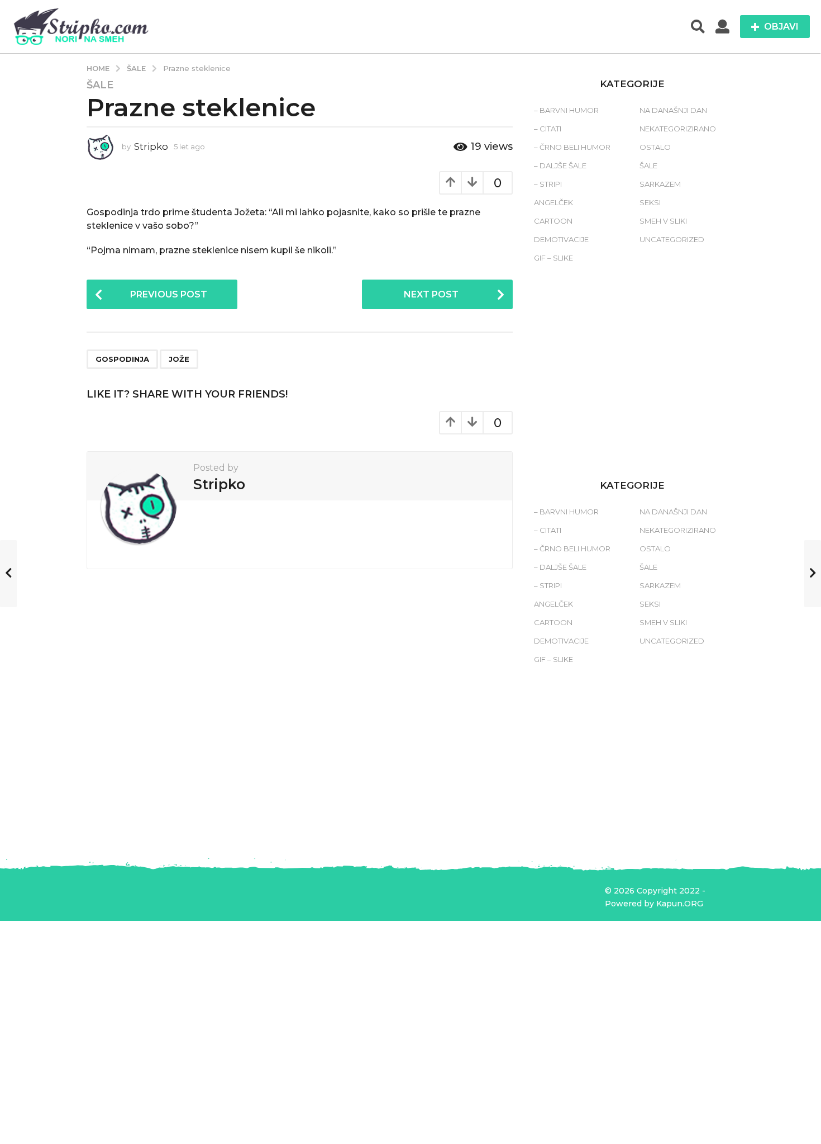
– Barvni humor (566, 110)
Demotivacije (561, 239)
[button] (698, 27)
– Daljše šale (560, 165)
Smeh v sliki (663, 220)
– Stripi (548, 183)
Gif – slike (553, 257)
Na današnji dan (673, 110)
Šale (100, 85)
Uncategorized (671, 239)
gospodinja (122, 358)
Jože (179, 358)
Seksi (650, 202)
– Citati (547, 128)
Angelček (553, 202)
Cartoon (553, 220)
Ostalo (655, 147)
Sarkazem (660, 183)
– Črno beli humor (572, 147)
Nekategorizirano (677, 128)
